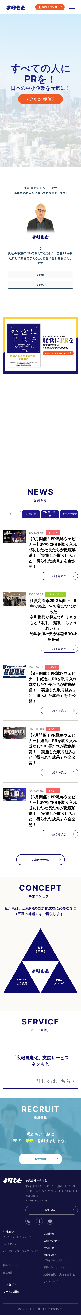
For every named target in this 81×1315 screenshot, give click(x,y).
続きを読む (59, 576)
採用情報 (40, 1159)
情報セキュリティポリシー (57, 1267)
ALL (12, 514)
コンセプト (10, 1284)
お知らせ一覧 (40, 859)
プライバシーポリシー (55, 1260)
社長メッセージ (11, 1265)
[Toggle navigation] (72, 7)
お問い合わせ (52, 1210)
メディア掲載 (69, 514)
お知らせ (31, 514)
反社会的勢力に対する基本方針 (59, 1274)
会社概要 (7, 1272)
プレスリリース (50, 513)
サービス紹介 (11, 1291)
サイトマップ (50, 1281)
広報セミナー (51, 1240)
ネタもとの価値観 (40, 99)
